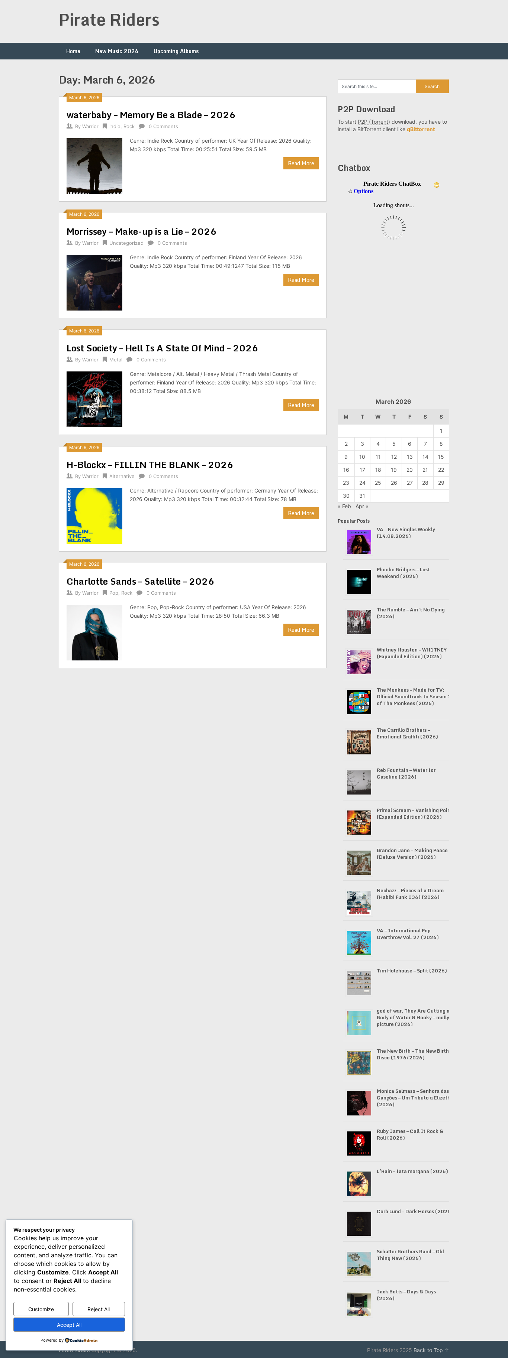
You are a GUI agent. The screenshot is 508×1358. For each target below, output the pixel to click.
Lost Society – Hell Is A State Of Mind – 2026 (162, 348)
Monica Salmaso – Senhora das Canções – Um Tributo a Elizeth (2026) (413, 1097)
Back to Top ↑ (431, 1350)
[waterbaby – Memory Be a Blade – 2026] (94, 165)
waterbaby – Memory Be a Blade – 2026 (151, 114)
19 (394, 470)
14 (425, 457)
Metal (115, 360)
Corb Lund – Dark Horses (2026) (415, 1211)
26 (394, 483)
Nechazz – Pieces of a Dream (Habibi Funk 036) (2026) (410, 893)
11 (378, 457)
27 (410, 483)
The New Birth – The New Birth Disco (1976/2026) (413, 1054)
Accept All (69, 1325)
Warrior (90, 126)
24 (362, 483)
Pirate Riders (109, 19)
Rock (129, 126)
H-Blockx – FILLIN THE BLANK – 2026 (150, 464)
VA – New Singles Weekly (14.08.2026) (406, 532)
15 (441, 457)
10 (362, 457)
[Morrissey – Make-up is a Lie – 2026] (94, 282)
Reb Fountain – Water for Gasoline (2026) (406, 773)
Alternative (122, 476)
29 (441, 483)
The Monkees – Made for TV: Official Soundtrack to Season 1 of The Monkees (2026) (414, 696)
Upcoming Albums (176, 51)
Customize (41, 1309)
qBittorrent (421, 129)
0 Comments (163, 126)
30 (346, 496)
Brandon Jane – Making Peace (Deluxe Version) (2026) (412, 853)
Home (73, 51)
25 (378, 483)
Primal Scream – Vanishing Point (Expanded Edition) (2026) (415, 813)
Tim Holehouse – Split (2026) (412, 970)
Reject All (98, 1309)
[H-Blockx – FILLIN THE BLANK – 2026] (94, 515)
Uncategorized (126, 243)
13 (410, 457)
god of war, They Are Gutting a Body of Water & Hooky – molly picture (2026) (413, 1017)
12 (394, 457)
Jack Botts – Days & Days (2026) (406, 1294)
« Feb (344, 506)
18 (378, 470)
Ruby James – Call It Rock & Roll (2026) (410, 1134)
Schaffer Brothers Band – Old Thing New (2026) (410, 1254)
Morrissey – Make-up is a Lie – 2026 (141, 231)
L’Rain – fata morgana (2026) (412, 1171)
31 (362, 496)
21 (425, 470)
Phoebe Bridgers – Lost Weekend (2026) (403, 572)
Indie (114, 126)
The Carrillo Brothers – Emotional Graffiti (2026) (407, 733)
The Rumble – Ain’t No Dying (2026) (411, 612)
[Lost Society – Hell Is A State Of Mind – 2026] (94, 398)
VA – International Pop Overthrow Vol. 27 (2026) (408, 933)
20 (409, 470)
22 (441, 470)
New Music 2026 (117, 51)
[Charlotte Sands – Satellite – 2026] (94, 631)
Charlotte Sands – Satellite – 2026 (140, 581)
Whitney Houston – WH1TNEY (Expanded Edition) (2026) (412, 653)
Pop (113, 593)
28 (425, 483)
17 (362, 470)
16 (346, 470)
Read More (301, 163)
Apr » (362, 506)
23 (346, 483)
